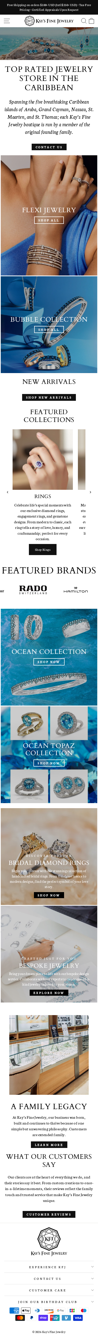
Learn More (49, 1145)
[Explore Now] (49, 954)
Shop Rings (43, 549)
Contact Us (49, 147)
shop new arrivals (49, 397)
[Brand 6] (55, 590)
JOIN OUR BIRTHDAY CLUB (47, 1301)
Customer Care (47, 1290)
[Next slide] (90, 492)
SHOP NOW (48, 52)
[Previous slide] (8, 492)
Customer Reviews (49, 1214)
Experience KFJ (47, 1267)
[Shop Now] (49, 657)
